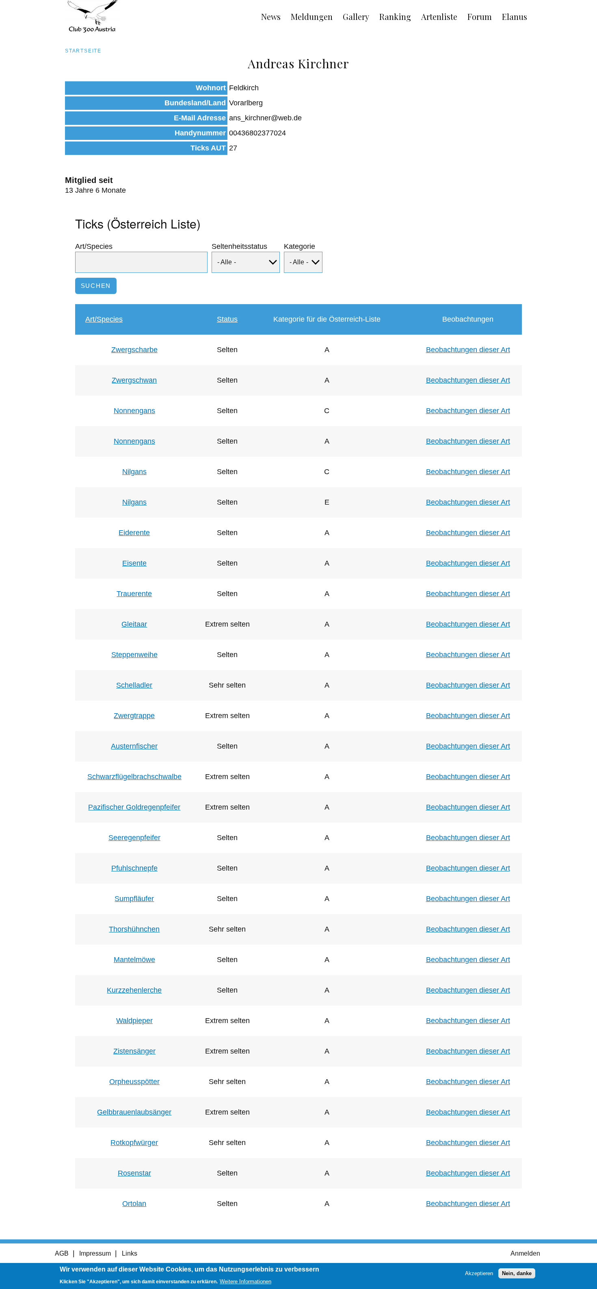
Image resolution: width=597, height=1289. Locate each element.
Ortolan (134, 1204)
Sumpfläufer (134, 899)
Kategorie (299, 246)
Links (129, 1253)
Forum (479, 16)
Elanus (514, 16)
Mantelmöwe (134, 960)
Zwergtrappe (134, 716)
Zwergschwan (134, 380)
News (271, 16)
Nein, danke (517, 1273)
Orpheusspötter (134, 1082)
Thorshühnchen (134, 929)
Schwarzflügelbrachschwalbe (134, 777)
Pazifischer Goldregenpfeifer (134, 807)
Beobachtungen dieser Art (468, 350)
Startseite (83, 51)
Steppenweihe (134, 655)
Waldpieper (134, 1021)
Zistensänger (134, 1051)
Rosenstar (134, 1173)
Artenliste (439, 16)
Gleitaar (134, 624)
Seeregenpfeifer (134, 838)
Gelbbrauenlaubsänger (134, 1112)
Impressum (95, 1253)
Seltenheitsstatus (239, 246)
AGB (62, 1253)
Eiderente (134, 533)
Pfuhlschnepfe (134, 868)
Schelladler (134, 685)
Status (227, 319)
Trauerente (134, 594)
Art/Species (93, 246)
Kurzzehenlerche (134, 990)
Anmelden (525, 1253)
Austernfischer (134, 746)
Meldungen (312, 16)
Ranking (395, 16)
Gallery (356, 16)
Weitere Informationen (245, 1281)
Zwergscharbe (134, 350)
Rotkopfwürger (134, 1143)
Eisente (134, 563)
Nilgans (134, 472)
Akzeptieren (479, 1273)
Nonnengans (134, 411)
